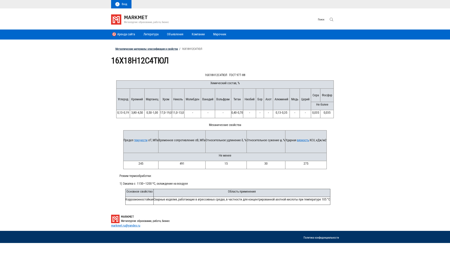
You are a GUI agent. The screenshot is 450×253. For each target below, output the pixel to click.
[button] (121, 4)
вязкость (303, 140)
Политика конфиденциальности (321, 237)
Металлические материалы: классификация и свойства (146, 49)
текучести (140, 140)
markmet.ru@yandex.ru (125, 225)
